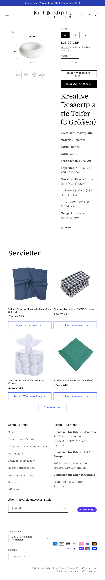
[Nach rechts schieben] (49, 74)
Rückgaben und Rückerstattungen (28, 446)
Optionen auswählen (30, 325)
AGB (83, 571)
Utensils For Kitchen (49, 568)
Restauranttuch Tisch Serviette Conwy (26, 382)
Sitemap (13, 482)
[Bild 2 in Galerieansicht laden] (26, 74)
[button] (7, 14)
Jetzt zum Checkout (78, 83)
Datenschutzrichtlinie (21, 439)
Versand (65, 47)
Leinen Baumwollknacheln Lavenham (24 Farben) (29, 310)
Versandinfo (15, 453)
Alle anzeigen (53, 407)
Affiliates (13, 489)
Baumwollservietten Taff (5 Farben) (74, 309)
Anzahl (64, 56)
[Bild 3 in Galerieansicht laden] (34, 74)
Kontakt (13, 432)
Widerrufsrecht (89, 568)
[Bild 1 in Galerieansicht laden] (18, 74)
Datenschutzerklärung (67, 571)
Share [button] (68, 227)
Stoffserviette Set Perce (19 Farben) (73, 380)
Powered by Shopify (69, 568)
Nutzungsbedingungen (21, 460)
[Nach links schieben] (11, 74)
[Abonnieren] (64, 509)
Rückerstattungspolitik (21, 467)
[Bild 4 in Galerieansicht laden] (42, 74)
